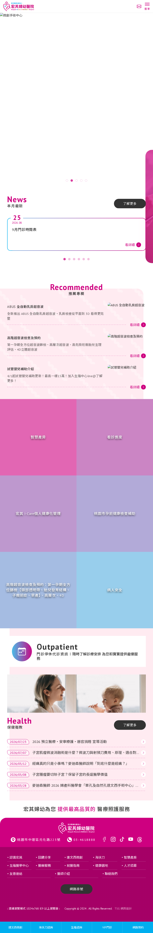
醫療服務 (44, 866)
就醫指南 (73, 866)
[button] (147, 7)
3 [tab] (76, 180)
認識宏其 (16, 857)
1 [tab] (67, 180)
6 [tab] (88, 259)
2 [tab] (72, 180)
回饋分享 (44, 857)
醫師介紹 (63, 874)
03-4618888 (85, 840)
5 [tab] (86, 180)
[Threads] (139, 839)
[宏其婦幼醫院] (18, 6)
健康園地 (101, 866)
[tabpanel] (76, 99)
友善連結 (16, 874)
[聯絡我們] (139, 6)
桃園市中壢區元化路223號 (39, 840)
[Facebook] (104, 839)
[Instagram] (113, 839)
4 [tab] (81, 180)
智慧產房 (130, 857)
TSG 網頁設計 (123, 908)
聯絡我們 (111, 874)
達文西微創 (75, 857)
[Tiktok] (122, 839)
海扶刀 (100, 857)
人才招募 (130, 866)
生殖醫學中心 (19, 866)
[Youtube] (130, 839)
